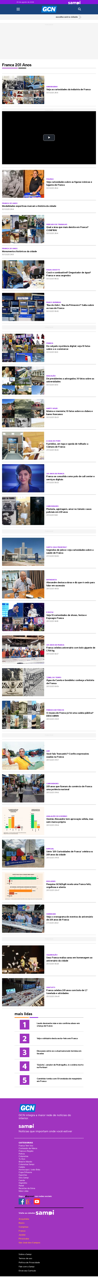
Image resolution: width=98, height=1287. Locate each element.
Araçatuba (24, 1219)
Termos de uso (25, 1258)
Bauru (21, 1223)
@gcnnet (29, 1196)
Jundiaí (22, 1235)
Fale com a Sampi (26, 1266)
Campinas (23, 1227)
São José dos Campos (29, 1242)
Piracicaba (24, 1238)
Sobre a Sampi (25, 1254)
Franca (22, 1231)
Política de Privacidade (29, 1262)
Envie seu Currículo (27, 1270)
